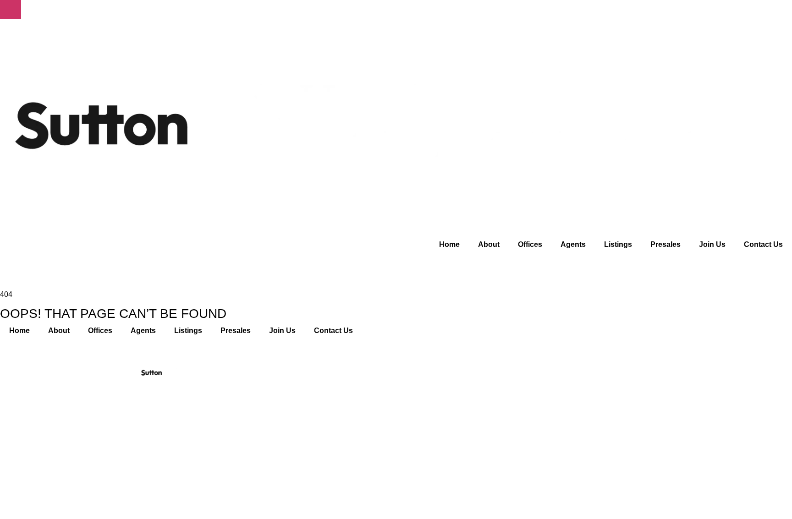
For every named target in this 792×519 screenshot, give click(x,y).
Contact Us (763, 244)
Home (449, 244)
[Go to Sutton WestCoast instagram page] (521, 404)
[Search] (640, 404)
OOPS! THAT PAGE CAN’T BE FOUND (113, 313)
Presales (665, 244)
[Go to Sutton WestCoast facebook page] (503, 404)
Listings (618, 244)
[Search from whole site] (5, 260)
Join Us (712, 244)
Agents (573, 244)
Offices (530, 244)
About (489, 244)
